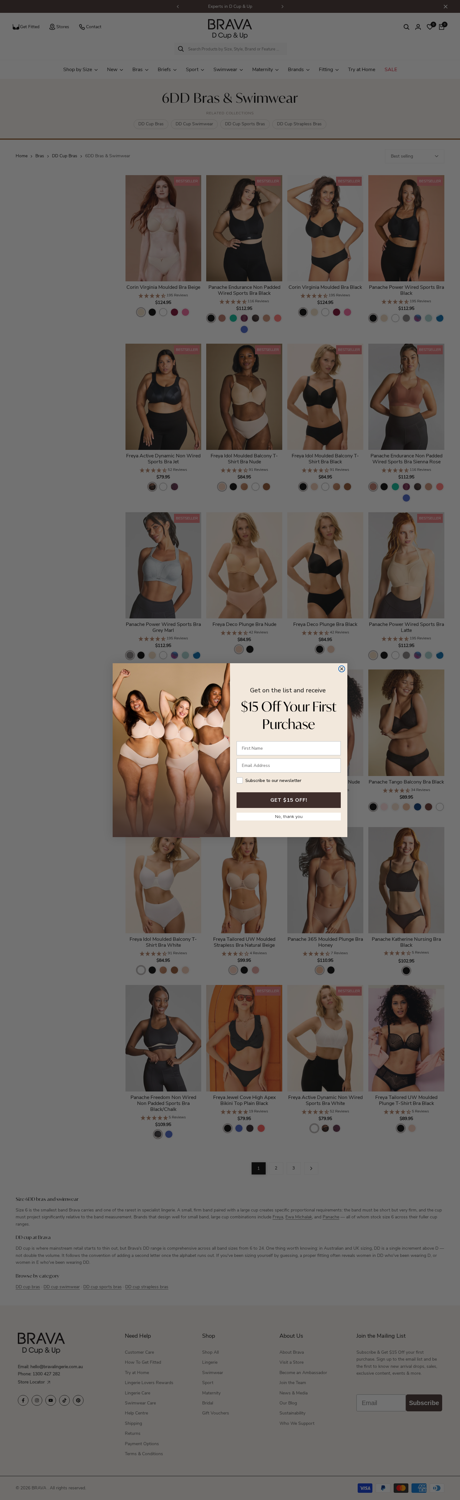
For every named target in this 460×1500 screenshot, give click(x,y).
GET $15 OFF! (288, 800)
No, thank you (289, 816)
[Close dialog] (342, 669)
